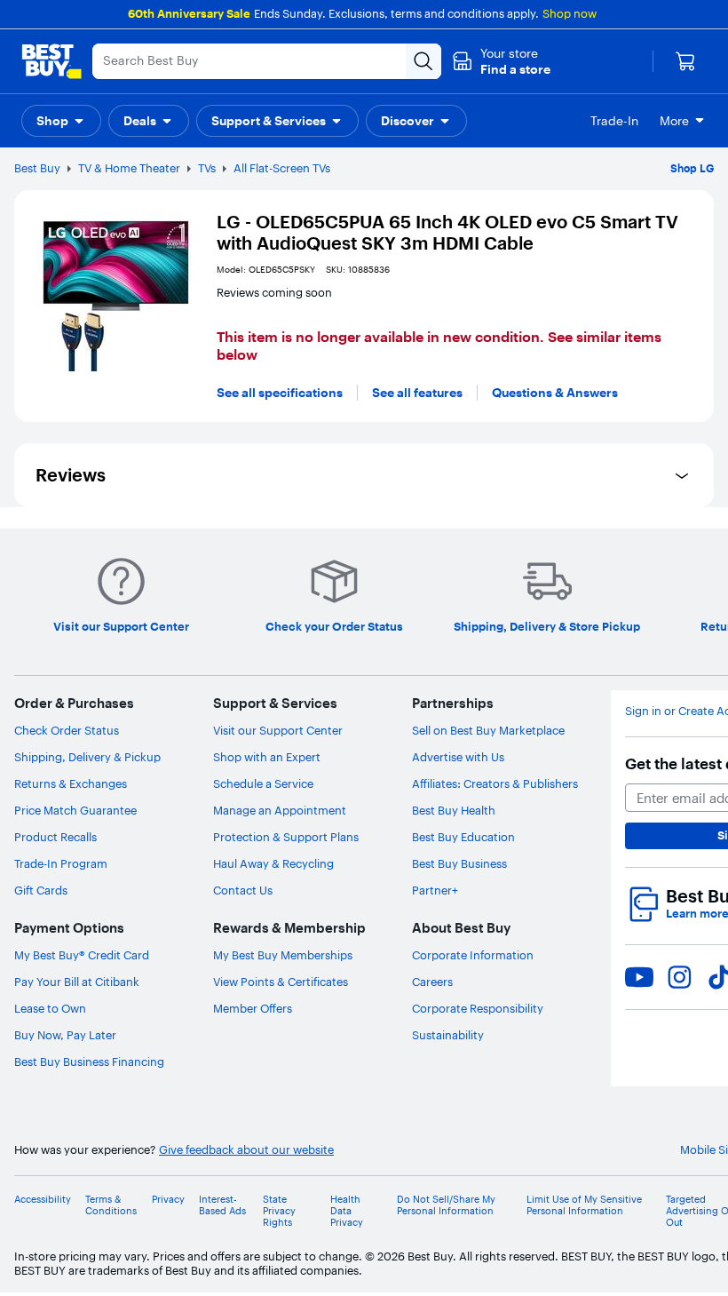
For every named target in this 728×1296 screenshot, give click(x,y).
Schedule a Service (263, 783)
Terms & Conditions (111, 1205)
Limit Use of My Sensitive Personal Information (584, 1205)
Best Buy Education (463, 837)
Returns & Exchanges (70, 783)
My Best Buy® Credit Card (81, 955)
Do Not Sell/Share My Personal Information (446, 1205)
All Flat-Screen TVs (281, 168)
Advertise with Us (458, 757)
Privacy (168, 1199)
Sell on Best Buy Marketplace (488, 730)
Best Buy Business (459, 863)
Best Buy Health (453, 810)
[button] (501, 61)
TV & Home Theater (129, 168)
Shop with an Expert (266, 757)
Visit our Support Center (278, 730)
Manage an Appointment (279, 810)
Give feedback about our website (246, 1150)
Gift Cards (40, 890)
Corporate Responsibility (477, 1008)
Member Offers (252, 1008)
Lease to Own (50, 1008)
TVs (207, 168)
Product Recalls (55, 837)
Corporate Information (473, 955)
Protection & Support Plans (286, 837)
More (674, 121)
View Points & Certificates (280, 981)
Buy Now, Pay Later (65, 1035)
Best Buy (37, 168)
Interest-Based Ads (222, 1205)
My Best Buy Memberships (282, 955)
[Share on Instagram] (679, 977)
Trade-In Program (60, 863)
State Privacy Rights (279, 1211)
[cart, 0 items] (685, 61)
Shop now (569, 13)
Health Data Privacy (346, 1211)
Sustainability (448, 1035)
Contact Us (243, 890)
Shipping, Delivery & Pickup (87, 757)
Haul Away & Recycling (273, 863)
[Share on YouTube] (639, 977)
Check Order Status (66, 730)
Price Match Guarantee (75, 810)
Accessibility (42, 1199)
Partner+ (435, 890)
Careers (432, 981)
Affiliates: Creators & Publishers (495, 783)
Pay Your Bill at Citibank (76, 981)
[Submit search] (423, 61)
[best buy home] (51, 61)
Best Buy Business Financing (89, 1061)
